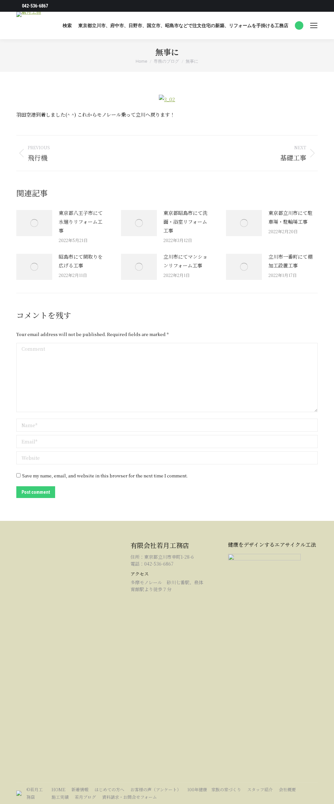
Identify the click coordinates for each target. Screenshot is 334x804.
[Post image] (34, 223)
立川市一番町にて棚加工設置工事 (290, 261)
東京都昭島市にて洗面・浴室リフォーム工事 (185, 221)
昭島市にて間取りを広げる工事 (81, 261)
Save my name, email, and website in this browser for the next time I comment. (105, 476)
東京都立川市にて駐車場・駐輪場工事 (290, 217)
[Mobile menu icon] (314, 25)
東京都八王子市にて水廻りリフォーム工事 (81, 221)
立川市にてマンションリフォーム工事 (185, 261)
